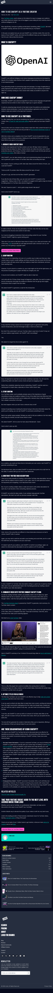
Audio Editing (5, 860)
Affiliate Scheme (5, 947)
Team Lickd (16, 14)
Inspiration (4, 864)
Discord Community (6, 945)
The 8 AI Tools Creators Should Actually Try (13, 794)
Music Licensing (6, 866)
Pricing (4, 928)
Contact (3, 952)
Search (4, 925)
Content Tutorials (6, 862)
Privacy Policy (5, 967)
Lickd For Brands (8, 935)
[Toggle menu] (50, 2)
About (3, 932)
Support (3, 950)
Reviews (3, 942)
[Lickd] (5, 919)
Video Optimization (6, 868)
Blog (2, 940)
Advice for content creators (9, 858)
